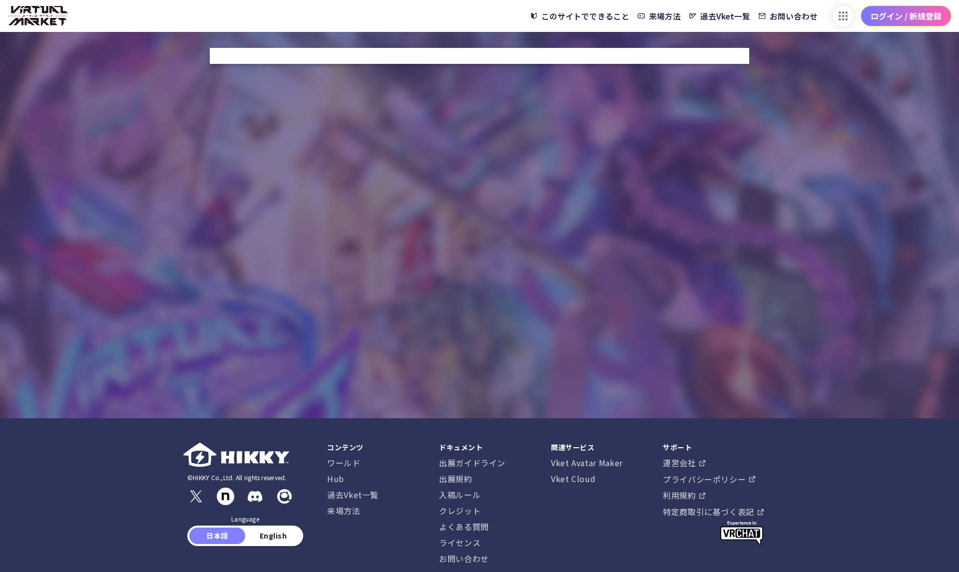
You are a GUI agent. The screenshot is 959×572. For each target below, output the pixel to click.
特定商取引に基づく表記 (710, 512)
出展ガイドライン (472, 463)
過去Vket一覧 (353, 495)
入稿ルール (459, 495)
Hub (335, 479)
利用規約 (680, 495)
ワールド (344, 463)
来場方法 (344, 511)
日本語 (217, 536)
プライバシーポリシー (705, 479)
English (273, 536)
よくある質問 (464, 527)
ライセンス (459, 543)
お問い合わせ (464, 559)
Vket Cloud (573, 479)
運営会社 (680, 463)
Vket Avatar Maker (587, 463)
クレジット (459, 511)
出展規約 (456, 479)
